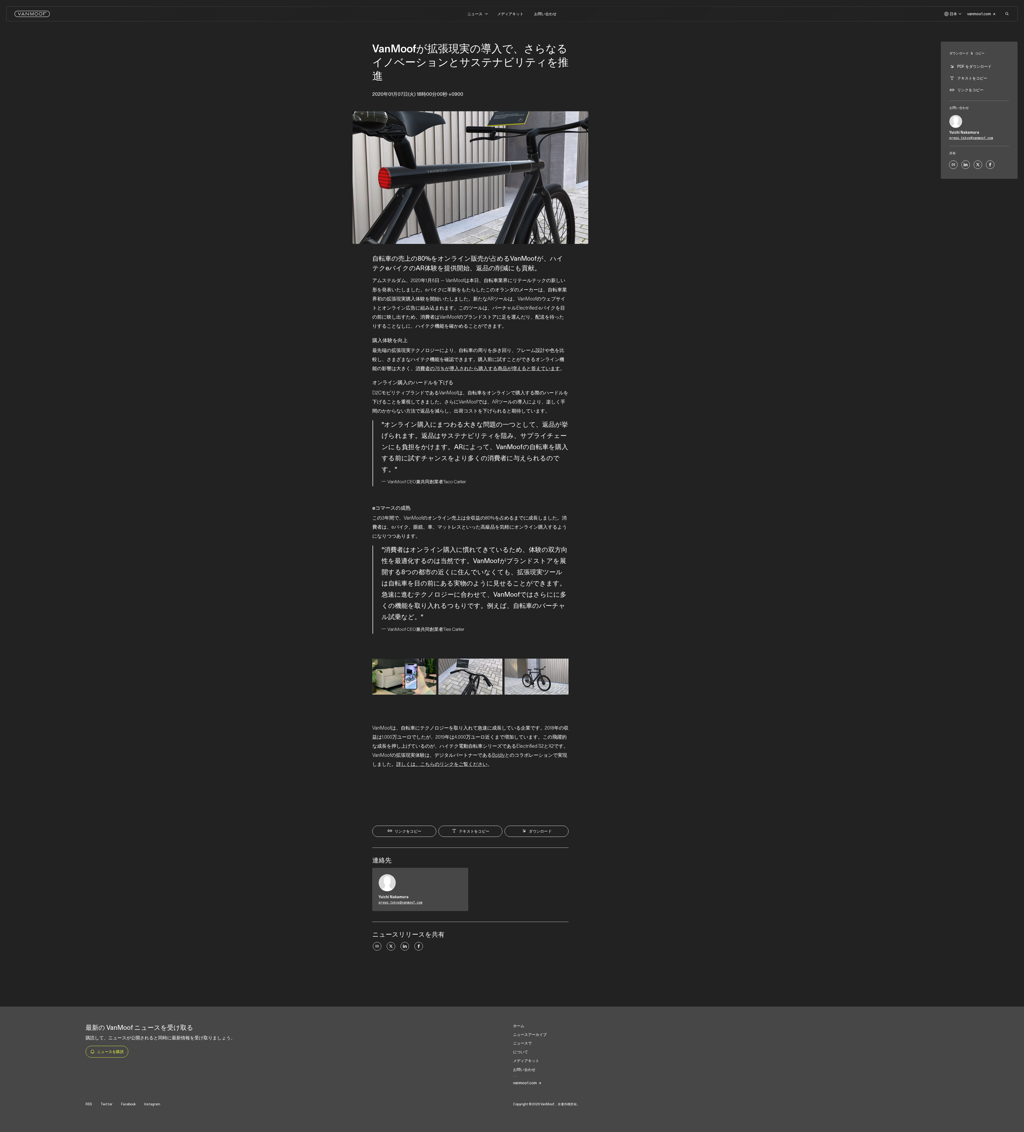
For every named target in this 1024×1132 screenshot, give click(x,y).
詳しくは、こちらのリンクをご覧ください (441, 764)
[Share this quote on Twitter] (580, 451)
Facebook (128, 1104)
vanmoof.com (979, 14)
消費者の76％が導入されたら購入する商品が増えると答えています (487, 368)
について (520, 1052)
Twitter (107, 1104)
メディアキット (510, 14)
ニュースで (522, 1043)
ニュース (474, 14)
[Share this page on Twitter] (391, 946)
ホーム (518, 1025)
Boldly (498, 755)
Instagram (152, 1104)
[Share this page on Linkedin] (405, 946)
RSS (89, 1104)
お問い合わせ (545, 14)
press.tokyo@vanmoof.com (400, 902)
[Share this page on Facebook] (418, 946)
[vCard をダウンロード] (458, 877)
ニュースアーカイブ (530, 1034)
